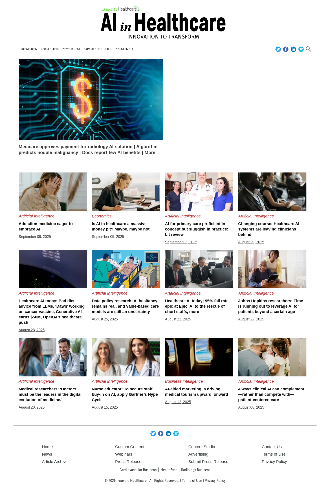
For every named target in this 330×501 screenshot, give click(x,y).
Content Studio (201, 447)
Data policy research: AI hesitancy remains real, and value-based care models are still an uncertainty (125, 306)
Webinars (123, 454)
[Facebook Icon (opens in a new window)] (286, 49)
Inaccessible (124, 49)
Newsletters (49, 49)
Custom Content (129, 447)
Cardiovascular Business (138, 469)
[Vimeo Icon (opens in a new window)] (301, 49)
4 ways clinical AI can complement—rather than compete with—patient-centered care (271, 394)
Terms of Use (274, 454)
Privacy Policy (274, 462)
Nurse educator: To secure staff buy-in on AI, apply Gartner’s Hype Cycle (125, 394)
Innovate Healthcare (132, 480)
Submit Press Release (208, 462)
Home (47, 447)
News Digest (71, 49)
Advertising (198, 454)
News (47, 454)
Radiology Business (196, 469)
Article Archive (55, 462)
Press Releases (129, 462)
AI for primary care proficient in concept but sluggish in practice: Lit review (196, 229)
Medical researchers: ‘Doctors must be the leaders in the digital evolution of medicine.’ (50, 394)
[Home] (165, 22)
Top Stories (28, 49)
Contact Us (272, 447)
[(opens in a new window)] (91, 99)
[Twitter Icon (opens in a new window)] (278, 49)
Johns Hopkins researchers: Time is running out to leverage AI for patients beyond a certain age (270, 306)
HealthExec (169, 469)
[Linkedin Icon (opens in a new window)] (294, 49)
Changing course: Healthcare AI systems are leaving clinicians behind (268, 229)
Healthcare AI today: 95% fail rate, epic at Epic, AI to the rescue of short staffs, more (197, 306)
